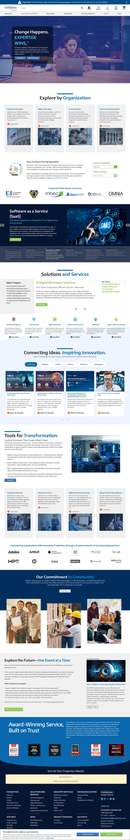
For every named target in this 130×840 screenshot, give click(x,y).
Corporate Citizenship (14, 805)
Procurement (58, 823)
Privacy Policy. (50, 838)
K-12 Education (59, 803)
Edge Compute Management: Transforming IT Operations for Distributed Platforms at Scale (76, 395)
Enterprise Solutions (107, 823)
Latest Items (31, 364)
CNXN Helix (34, 823)
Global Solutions (106, 826)
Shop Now (10, 480)
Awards (9, 798)
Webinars (45, 364)
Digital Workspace (55, 325)
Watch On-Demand (16, 413)
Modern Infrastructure (75, 325)
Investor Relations (13, 808)
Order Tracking (12, 823)
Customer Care (11, 820)
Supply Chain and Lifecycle (116, 325)
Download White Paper (60, 178)
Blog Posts (83, 364)
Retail (56, 808)
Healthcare (57, 798)
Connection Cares (12, 803)
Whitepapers (99, 364)
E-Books (70, 364)
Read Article (105, 413)
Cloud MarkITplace (36, 820)
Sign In (79, 825)
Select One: (97, 167)
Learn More (20, 58)
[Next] (128, 225)
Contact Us (105, 806)
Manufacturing (59, 805)
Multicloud (95, 325)
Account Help (81, 823)
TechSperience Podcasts (85, 800)
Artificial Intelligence (14, 325)
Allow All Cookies (111, 834)
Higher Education (59, 800)
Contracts (57, 820)
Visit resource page (63, 2)
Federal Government (60, 795)
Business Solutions (107, 821)
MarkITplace (34, 825)
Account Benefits (83, 820)
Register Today (92, 707)
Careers (9, 800)
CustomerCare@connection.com (113, 818)
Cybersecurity (34, 325)
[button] (82, 8)
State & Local (58, 810)
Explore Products (33, 58)
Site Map (10, 828)
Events (79, 798)
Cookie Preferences (87, 834)
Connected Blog (82, 795)
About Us (10, 795)
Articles (57, 364)
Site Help (10, 825)
